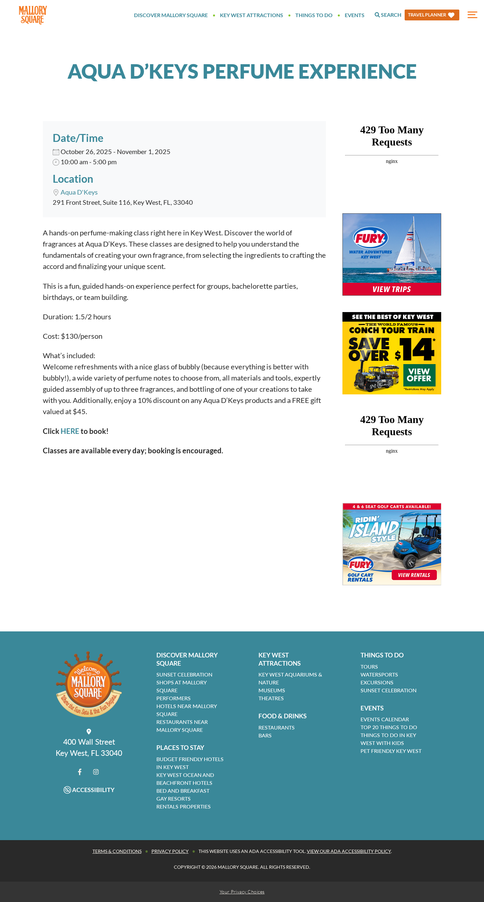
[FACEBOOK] (80, 772)
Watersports (379, 674)
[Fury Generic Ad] (391, 254)
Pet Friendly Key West (391, 751)
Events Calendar (385, 719)
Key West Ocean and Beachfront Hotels (185, 778)
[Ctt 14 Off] (391, 353)
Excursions (377, 682)
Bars (265, 735)
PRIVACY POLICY (170, 851)
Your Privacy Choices (242, 891)
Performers (173, 698)
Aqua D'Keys (79, 192)
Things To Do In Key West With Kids (388, 739)
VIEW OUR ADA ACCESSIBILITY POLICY (349, 851)
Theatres (271, 698)
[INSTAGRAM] (96, 772)
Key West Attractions (251, 15)
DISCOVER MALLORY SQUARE (187, 659)
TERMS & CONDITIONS (117, 851)
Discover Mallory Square (171, 15)
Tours (369, 666)
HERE (70, 431)
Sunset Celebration (184, 674)
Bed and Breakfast (182, 790)
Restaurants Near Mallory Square (182, 725)
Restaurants (276, 727)
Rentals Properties (183, 806)
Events (354, 15)
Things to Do (314, 15)
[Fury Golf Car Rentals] (391, 544)
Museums (271, 690)
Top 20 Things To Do (389, 727)
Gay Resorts (173, 798)
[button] (432, 15)
